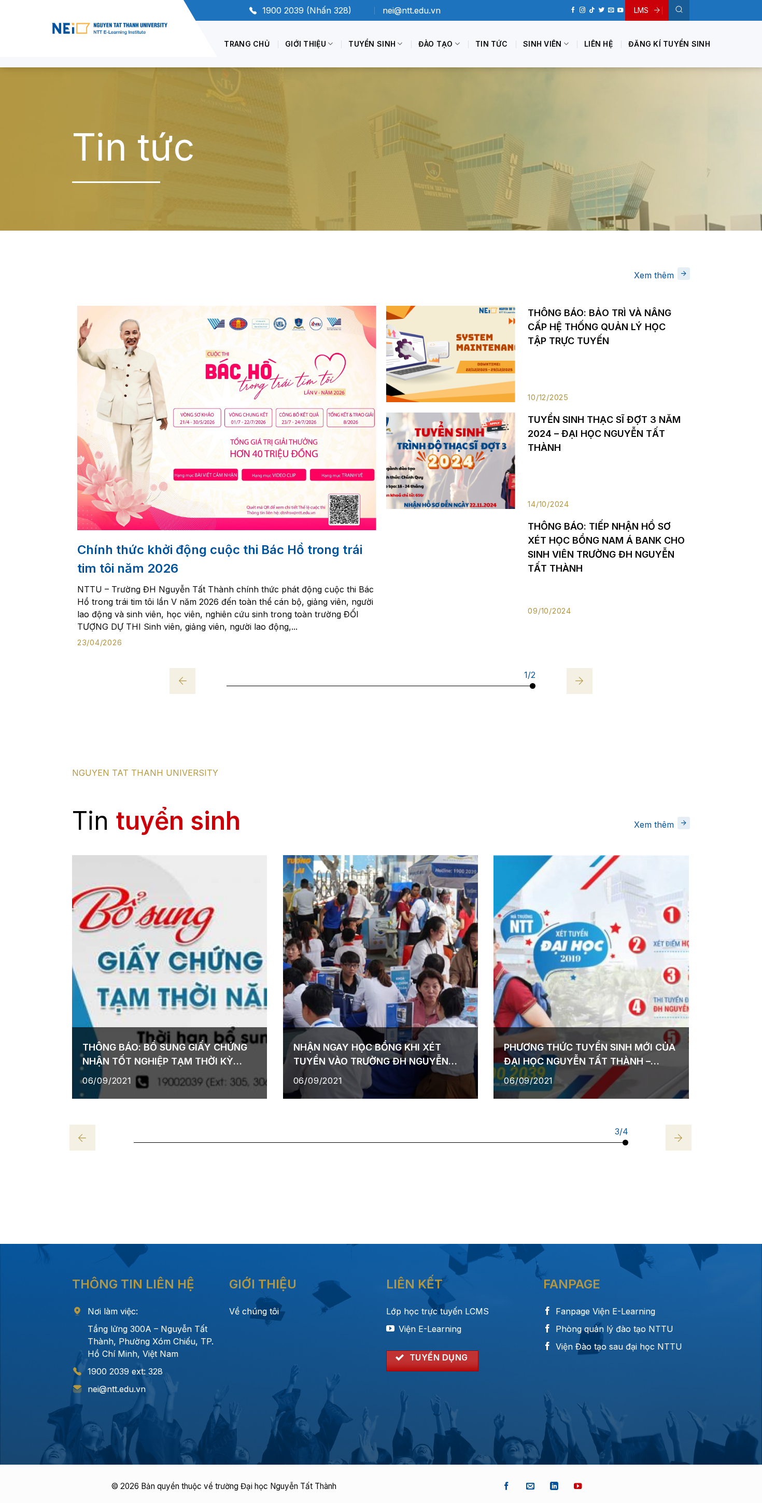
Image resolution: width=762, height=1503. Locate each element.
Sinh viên (542, 43)
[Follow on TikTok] (592, 10)
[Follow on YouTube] (620, 10)
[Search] (679, 10)
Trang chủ (247, 43)
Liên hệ (598, 43)
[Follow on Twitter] (601, 10)
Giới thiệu (305, 43)
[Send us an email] (611, 10)
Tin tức (491, 43)
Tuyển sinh (372, 43)
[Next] (579, 681)
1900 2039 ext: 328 (125, 1371)
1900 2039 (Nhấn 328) (306, 10)
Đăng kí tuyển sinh (669, 43)
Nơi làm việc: (113, 1311)
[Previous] (182, 681)
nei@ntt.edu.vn (412, 10)
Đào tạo (435, 43)
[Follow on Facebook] (573, 10)
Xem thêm (654, 275)
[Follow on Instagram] (582, 10)
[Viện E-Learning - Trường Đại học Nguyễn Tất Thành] (109, 28)
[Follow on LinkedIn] (554, 1486)
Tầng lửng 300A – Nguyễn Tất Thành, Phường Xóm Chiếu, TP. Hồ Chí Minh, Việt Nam (151, 1341)
